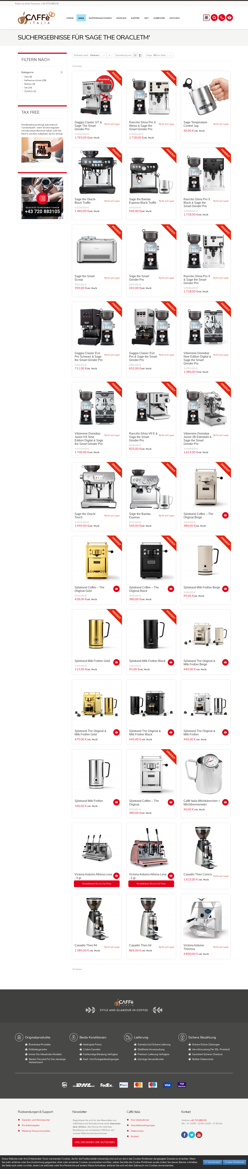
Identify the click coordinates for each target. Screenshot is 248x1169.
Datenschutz (137, 1131)
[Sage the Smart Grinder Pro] (151, 249)
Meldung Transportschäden (36, 1131)
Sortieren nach (81, 55)
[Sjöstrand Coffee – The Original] (151, 774)
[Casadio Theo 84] (97, 918)
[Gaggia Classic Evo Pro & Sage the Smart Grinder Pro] (151, 326)
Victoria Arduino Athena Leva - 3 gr (93, 876)
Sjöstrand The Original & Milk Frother (199, 732)
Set (25, 87)
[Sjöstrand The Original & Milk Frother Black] (151, 704)
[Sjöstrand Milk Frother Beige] (206, 561)
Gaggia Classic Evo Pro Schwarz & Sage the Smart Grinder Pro (89, 357)
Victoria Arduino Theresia (194, 947)
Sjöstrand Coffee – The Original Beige (198, 515)
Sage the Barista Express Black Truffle (142, 201)
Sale (26, 76)
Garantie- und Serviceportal (36, 1119)
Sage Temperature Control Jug (195, 124)
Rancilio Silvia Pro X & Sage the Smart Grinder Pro (197, 280)
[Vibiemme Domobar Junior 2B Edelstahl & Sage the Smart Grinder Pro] (206, 407)
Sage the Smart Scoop (85, 278)
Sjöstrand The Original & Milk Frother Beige (199, 662)
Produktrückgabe (30, 1125)
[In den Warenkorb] (225, 515)
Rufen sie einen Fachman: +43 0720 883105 (37, 3)
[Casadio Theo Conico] (206, 847)
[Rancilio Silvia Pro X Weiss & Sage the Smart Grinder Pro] (151, 95)
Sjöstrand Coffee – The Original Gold (89, 589)
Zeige (149, 55)
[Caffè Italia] (36, 17)
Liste (140, 55)
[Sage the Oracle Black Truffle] (97, 172)
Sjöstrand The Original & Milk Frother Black (145, 732)
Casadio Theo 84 (86, 945)
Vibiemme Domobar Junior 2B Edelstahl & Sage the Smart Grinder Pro (198, 439)
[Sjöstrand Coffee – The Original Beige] (206, 487)
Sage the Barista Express (140, 515)
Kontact (135, 1136)
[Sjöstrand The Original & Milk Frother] (206, 704)
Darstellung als (123, 55)
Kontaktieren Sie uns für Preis (96, 883)
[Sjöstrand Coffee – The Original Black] (151, 561)
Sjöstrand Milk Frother (89, 800)
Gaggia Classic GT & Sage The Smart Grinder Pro (88, 126)
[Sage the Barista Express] (151, 487)
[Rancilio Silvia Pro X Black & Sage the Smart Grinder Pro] (206, 172)
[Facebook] (184, 1135)
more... (61, 72)
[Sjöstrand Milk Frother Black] (151, 634)
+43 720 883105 (198, 1120)
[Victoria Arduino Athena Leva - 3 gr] (97, 847)
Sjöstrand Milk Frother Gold (92, 660)
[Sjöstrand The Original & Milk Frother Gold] (97, 704)
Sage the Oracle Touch (85, 515)
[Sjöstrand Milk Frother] (97, 774)
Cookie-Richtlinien (234, 1162)
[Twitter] (191, 1135)
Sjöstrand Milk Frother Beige (202, 587)
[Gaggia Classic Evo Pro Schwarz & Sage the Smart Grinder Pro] (97, 326)
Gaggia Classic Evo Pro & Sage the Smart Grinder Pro (143, 357)
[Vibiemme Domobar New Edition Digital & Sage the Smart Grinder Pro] (206, 326)
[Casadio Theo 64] (151, 918)
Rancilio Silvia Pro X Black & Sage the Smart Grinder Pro (197, 203)
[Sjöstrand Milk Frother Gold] (97, 634)
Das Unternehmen (140, 1119)
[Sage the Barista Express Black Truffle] (151, 172)
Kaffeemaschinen (33, 80)
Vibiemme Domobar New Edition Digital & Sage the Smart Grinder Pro (197, 358)
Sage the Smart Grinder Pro (139, 278)
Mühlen (28, 84)
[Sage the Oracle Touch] (97, 487)
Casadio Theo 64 (140, 945)
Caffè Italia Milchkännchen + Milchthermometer (202, 802)
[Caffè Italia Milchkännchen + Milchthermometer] (206, 774)
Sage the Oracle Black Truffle (85, 201)
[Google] (199, 1135)
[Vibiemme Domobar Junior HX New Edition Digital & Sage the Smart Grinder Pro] (97, 407)
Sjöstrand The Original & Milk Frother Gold (90, 732)
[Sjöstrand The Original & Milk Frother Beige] (206, 634)
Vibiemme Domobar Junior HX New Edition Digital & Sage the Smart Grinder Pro (89, 439)
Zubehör (28, 91)
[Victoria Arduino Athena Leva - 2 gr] (151, 847)
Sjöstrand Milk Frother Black (147, 660)
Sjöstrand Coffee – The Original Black (144, 589)
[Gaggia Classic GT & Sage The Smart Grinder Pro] (97, 95)
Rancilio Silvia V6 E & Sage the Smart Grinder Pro (143, 437)
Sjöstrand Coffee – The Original (144, 802)
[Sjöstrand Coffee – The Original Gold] (97, 561)
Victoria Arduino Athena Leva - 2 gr (147, 876)
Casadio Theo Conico (198, 874)
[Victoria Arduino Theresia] (206, 918)
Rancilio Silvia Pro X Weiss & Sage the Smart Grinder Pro (142, 126)
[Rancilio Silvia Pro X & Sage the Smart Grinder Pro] (206, 249)
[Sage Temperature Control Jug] (206, 95)
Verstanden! (213, 1162)
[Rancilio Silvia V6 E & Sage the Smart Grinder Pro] (151, 407)
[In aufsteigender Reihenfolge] (109, 55)
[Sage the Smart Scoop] (97, 249)
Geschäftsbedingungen (143, 1125)
